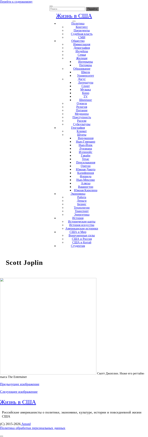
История (77, 218)
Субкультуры (81, 124)
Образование (81, 68)
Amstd (26, 424)
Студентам (78, 245)
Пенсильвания (85, 162)
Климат (82, 131)
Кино (85, 93)
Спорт (86, 86)
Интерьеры (85, 61)
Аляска (85, 183)
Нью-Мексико (85, 179)
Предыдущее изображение (19, 384)
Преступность (81, 117)
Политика (77, 23)
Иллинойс (85, 152)
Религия (81, 106)
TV (85, 96)
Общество (78, 40)
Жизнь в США (74, 16)
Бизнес (81, 204)
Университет (85, 75)
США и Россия (82, 239)
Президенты (82, 30)
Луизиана (85, 148)
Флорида (85, 176)
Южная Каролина (85, 190)
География (78, 127)
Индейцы (82, 51)
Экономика (78, 193)
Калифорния (85, 172)
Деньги (82, 200)
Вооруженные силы (82, 235)
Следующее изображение (19, 392)
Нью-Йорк (85, 145)
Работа (81, 197)
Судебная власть (81, 34)
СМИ (81, 37)
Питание (81, 110)
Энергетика (81, 214)
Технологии (82, 207)
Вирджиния (85, 138)
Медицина (82, 113)
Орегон (86, 166)
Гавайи (85, 155)
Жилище (81, 58)
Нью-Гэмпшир (85, 141)
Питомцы (85, 65)
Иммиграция (81, 44)
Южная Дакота (85, 169)
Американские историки (81, 228)
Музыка (85, 89)
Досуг (82, 79)
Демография (82, 47)
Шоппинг (85, 100)
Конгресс (82, 27)
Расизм (81, 120)
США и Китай (81, 242)
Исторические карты (81, 221)
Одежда (82, 103)
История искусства (81, 225)
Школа (85, 72)
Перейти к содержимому (16, 1)
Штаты (81, 134)
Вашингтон (85, 186)
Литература (85, 82)
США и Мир (78, 232)
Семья (82, 54)
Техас (85, 159)
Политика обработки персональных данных (32, 428)
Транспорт (82, 211)
